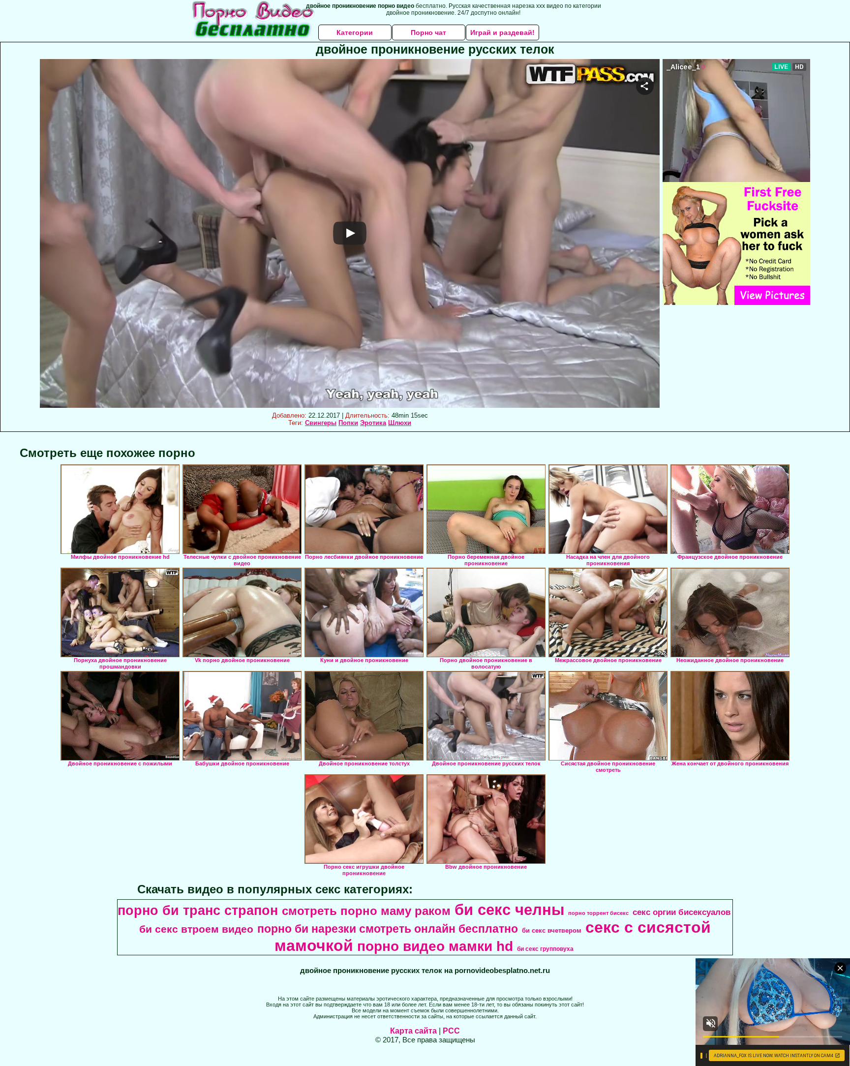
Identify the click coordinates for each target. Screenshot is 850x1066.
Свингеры (320, 422)
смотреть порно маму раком (366, 910)
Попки (348, 422)
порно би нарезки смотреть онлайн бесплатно (387, 928)
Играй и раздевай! (502, 32)
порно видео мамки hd (435, 946)
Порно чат (428, 32)
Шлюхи (399, 422)
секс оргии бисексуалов (681, 912)
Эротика (373, 422)
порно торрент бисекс (598, 913)
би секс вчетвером (551, 930)
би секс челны (509, 909)
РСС (451, 1031)
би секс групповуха (545, 948)
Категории (354, 32)
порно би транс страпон (198, 910)
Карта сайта (413, 1031)
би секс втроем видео (196, 929)
